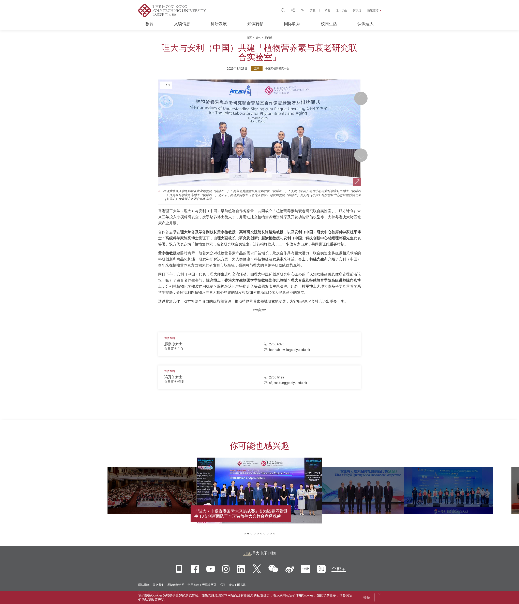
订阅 (247, 553)
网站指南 (144, 585)
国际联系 (292, 23)
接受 (366, 597)
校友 (327, 10)
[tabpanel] (259, 500)
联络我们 (158, 585)
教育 (149, 23)
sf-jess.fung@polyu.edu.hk (288, 382)
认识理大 (365, 23)
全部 (336, 569)
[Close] (379, 594)
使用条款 (193, 585)
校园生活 (329, 23)
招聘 (222, 585)
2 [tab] (248, 533)
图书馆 (241, 585)
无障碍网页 (209, 585)
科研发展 (219, 23)
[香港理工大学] (172, 10)
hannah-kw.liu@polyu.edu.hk (289, 349)
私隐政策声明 (175, 585)
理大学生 (341, 10)
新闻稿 (268, 37)
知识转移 (255, 23)
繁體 (312, 10)
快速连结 (373, 10)
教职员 (357, 10)
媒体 (258, 37)
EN (302, 10)
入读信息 (182, 23)
